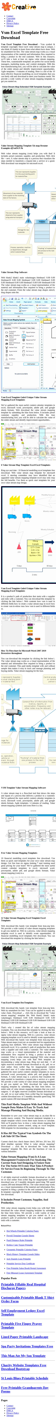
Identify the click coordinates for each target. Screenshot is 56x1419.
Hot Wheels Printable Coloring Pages (23, 1231)
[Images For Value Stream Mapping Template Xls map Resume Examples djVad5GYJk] (28, 113)
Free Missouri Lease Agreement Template (24, 1273)
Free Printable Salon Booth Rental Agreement (26, 1268)
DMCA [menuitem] (10, 21)
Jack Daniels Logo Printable (19, 1259)
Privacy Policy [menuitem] (13, 23)
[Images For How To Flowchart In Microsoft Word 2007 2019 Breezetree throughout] (28, 629)
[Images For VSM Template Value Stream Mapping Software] (28, 729)
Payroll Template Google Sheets (20, 1235)
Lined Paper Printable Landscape (24, 1337)
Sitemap (10, 1415)
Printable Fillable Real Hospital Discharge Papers (23, 1286)
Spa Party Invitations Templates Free (27, 1346)
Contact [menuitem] (10, 16)
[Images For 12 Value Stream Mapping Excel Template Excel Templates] (28, 895)
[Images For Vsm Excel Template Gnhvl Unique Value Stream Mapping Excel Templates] (28, 344)
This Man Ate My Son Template (23, 1355)
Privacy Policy (13, 1413)
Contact (10, 1405)
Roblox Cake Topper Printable (20, 1245)
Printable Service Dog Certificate (21, 1263)
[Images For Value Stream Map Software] (28, 217)
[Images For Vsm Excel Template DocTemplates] (28, 970)
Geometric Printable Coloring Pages (22, 1249)
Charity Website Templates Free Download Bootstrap (23, 1367)
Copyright (11, 1408)
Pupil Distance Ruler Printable (19, 1240)
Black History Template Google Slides (23, 1254)
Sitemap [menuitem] (10, 26)
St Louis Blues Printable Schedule (24, 1378)
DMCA (10, 1410)
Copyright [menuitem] (11, 18)
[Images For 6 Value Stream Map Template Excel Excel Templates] (28, 442)
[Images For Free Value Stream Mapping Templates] (28, 829)
